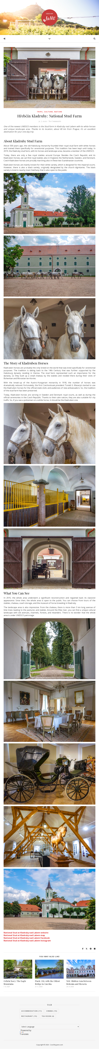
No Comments (54, 121)
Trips (40, 112)
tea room (48, 1016)
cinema (51, 1011)
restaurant (29, 1016)
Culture (48, 112)
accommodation (31, 1011)
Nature (58, 112)
